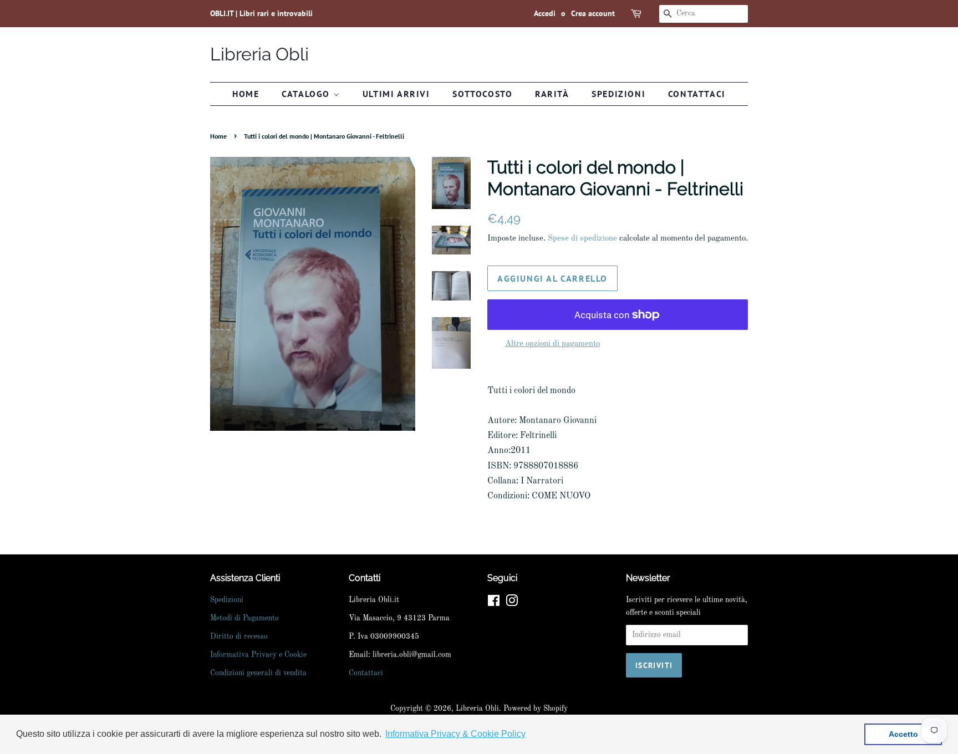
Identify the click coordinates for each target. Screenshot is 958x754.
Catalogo (307, 93)
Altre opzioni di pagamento (552, 344)
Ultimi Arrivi (396, 93)
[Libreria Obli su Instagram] (512, 603)
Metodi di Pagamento (244, 618)
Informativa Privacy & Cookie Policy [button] (455, 733)
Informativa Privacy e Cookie (258, 655)
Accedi (545, 13)
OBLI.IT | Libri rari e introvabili (261, 13)
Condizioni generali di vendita (258, 673)
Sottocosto (482, 93)
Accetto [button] (903, 734)
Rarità (552, 93)
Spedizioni (618, 93)
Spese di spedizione (582, 239)
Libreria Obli (259, 54)
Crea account (593, 13)
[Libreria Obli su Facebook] (493, 603)
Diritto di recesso (239, 636)
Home (245, 93)
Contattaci (697, 93)
